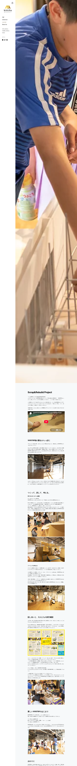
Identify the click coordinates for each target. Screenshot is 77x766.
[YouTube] (7, 40)
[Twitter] (5, 40)
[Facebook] (3, 40)
